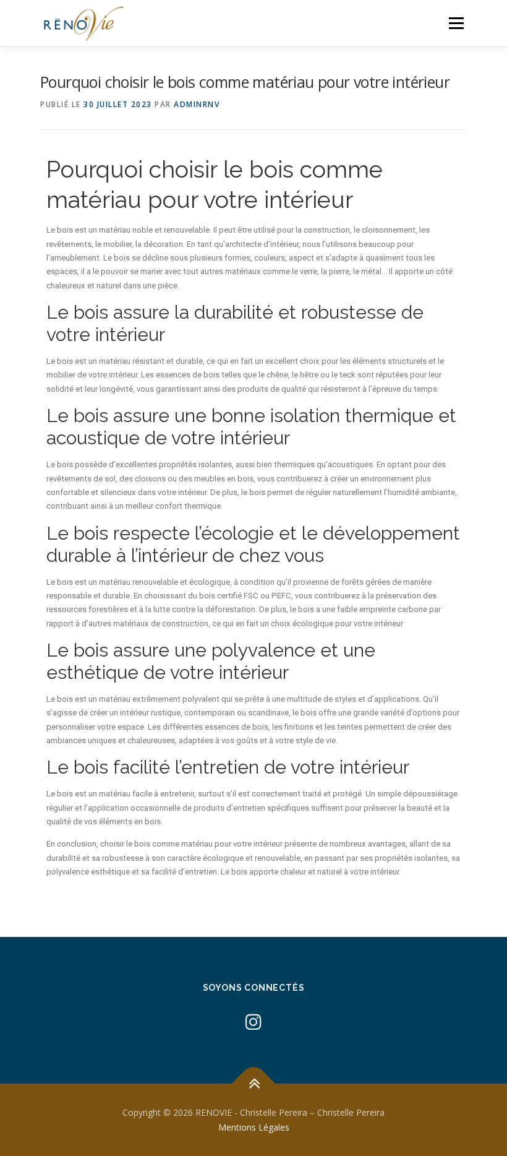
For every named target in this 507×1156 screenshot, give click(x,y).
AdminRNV (196, 104)
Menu (456, 22)
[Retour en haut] (254, 1083)
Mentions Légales (253, 1127)
